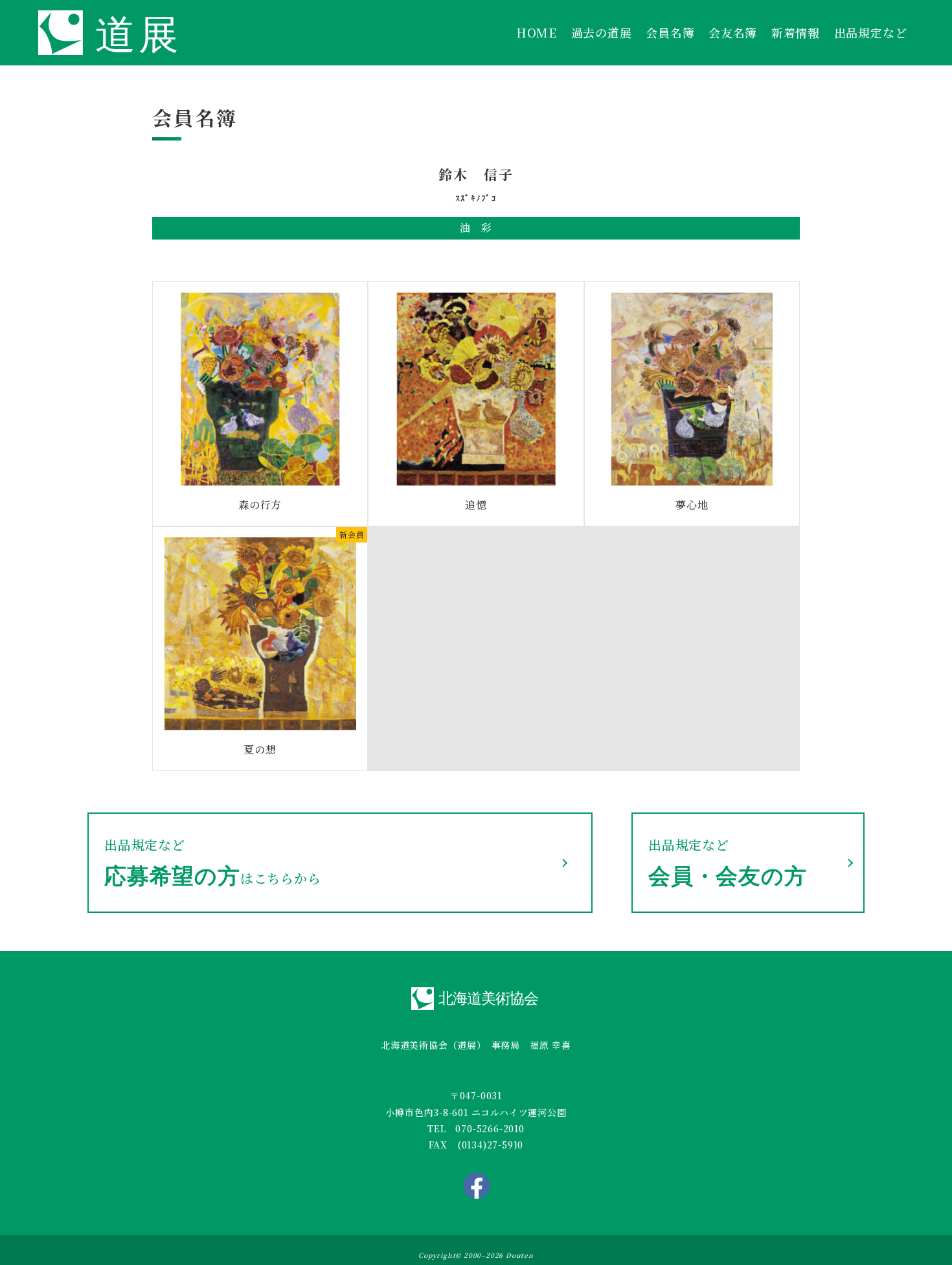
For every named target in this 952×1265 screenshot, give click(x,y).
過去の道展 (601, 32)
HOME (536, 32)
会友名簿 (732, 32)
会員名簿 (670, 32)
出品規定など (870, 32)
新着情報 (795, 32)
